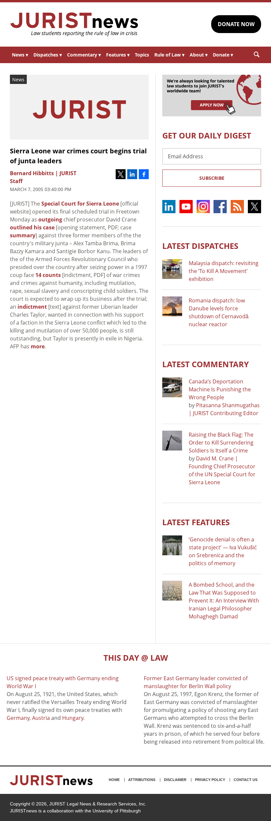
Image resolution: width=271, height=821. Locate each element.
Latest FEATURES (196, 522)
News (20, 55)
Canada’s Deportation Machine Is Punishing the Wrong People (220, 389)
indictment (32, 306)
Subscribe (211, 178)
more (38, 346)
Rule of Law (169, 55)
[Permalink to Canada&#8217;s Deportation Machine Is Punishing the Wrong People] (172, 387)
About (199, 55)
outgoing (50, 219)
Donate (223, 55)
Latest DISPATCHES (200, 245)
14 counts (48, 275)
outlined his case (32, 227)
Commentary (84, 55)
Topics (142, 55)
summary (22, 235)
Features (118, 55)
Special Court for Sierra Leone (80, 203)
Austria (41, 718)
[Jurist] (74, 24)
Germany (18, 718)
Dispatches (47, 55)
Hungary (72, 718)
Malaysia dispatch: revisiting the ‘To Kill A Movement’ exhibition (223, 271)
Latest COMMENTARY (205, 364)
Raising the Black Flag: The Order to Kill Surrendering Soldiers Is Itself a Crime (221, 442)
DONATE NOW (236, 24)
